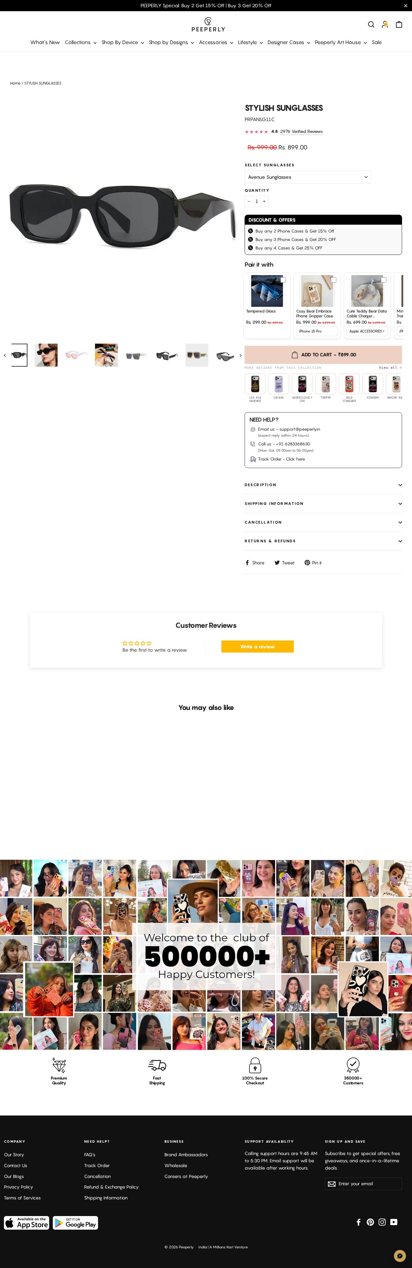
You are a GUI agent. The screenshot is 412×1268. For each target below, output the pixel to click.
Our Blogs (14, 1176)
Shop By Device (120, 42)
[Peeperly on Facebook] (358, 1222)
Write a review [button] (257, 647)
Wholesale (175, 1165)
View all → (390, 367)
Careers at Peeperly (186, 1176)
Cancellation (263, 522)
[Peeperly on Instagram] (382, 1222)
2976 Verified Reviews (301, 131)
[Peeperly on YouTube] (394, 1222)
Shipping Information (106, 1197)
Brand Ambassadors (186, 1154)
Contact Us (15, 1165)
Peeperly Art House (338, 42)
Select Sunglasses (270, 165)
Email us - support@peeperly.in (289, 429)
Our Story (14, 1154)
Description (261, 485)
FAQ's (89, 1154)
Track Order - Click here (281, 458)
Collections (78, 42)
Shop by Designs (169, 42)
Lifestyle (248, 42)
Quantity (257, 190)
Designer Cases (287, 42)
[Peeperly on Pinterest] (370, 1222)
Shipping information (274, 503)
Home (15, 83)
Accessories (214, 42)
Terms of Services (22, 1197)
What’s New (45, 42)
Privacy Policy (18, 1186)
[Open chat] (400, 1256)
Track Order (97, 1165)
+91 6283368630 (293, 443)
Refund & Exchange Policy (111, 1186)
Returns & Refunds (270, 541)
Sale (377, 42)
